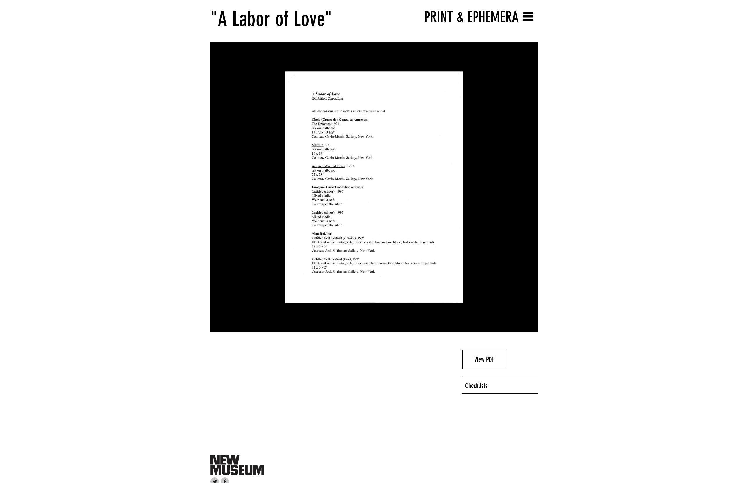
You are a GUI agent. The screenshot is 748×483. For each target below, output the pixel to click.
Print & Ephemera (471, 16)
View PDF (484, 359)
